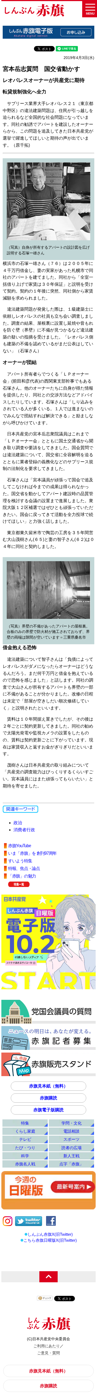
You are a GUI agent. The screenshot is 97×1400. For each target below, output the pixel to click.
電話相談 (71, 1131)
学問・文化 (71, 1123)
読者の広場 (71, 1147)
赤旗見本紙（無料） (48, 1086)
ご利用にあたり (46, 1346)
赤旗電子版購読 (48, 1109)
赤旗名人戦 (25, 1164)
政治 (17, 822)
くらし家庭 (25, 1131)
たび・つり (25, 1147)
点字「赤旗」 (71, 1164)
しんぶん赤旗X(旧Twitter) (50, 1234)
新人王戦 (71, 1155)
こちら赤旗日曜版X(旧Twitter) (50, 1240)
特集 (25, 1123)
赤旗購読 (48, 1098)
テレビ (25, 1139)
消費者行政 (24, 829)
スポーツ (71, 1139)
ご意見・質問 (48, 1353)
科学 (25, 1155)
